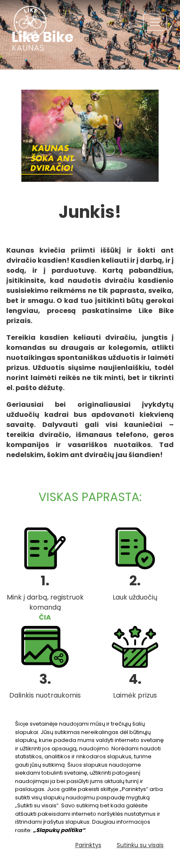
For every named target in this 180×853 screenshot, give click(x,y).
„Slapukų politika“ (59, 830)
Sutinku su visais (140, 845)
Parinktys (88, 845)
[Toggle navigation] (155, 22)
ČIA (45, 617)
